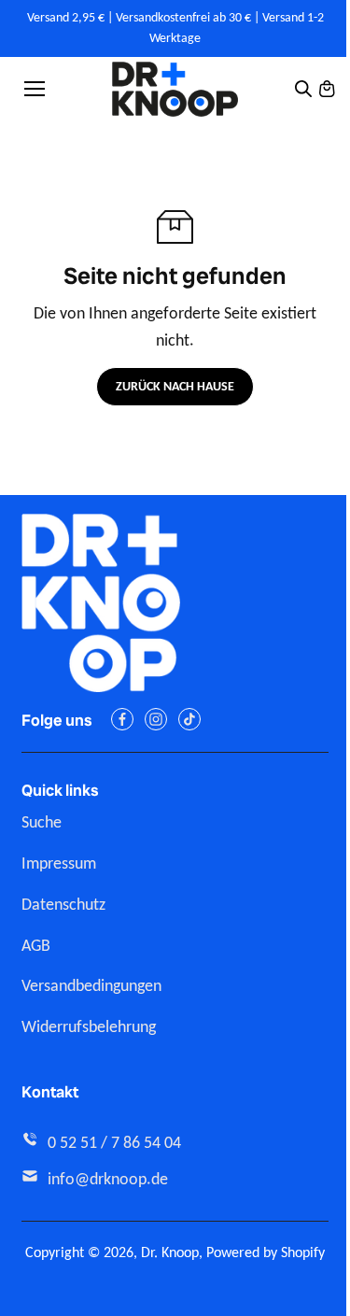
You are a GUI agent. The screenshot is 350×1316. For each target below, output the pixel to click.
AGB (35, 945)
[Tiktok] (189, 719)
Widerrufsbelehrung (88, 1026)
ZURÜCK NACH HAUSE (175, 386)
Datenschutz (63, 904)
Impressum (58, 863)
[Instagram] (156, 719)
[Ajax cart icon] (326, 88)
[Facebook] (122, 719)
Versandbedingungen (91, 985)
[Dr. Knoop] (175, 89)
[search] (303, 88)
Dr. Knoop (170, 1252)
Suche (41, 822)
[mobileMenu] (34, 88)
